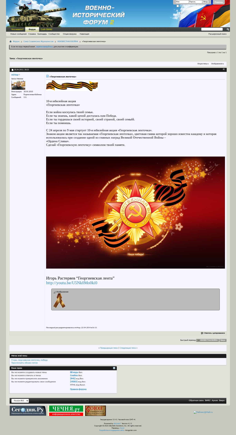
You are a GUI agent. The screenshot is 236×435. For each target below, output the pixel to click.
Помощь (219, 2)
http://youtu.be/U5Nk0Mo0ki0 (71, 283)
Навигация (84, 34)
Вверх (222, 340)
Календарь (42, 34)
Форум (32, 29)
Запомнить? (184, 6)
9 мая (14, 360)
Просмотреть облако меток (24, 363)
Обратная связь (196, 400)
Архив (215, 400)
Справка (32, 34)
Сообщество (54, 34)
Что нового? (17, 29)
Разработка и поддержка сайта (111, 430)
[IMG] (72, 379)
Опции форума (69, 34)
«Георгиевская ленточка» (29, 58)
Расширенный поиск (217, 34)
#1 (224, 69)
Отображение (216, 64)
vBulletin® (117, 424)
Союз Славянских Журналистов (38, 41)
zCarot (121, 428)
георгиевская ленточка (29, 360)
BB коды (74, 372)
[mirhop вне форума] (18, 85)
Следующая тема (128, 348)
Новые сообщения (18, 34)
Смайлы (74, 375)
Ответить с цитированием (214, 333)
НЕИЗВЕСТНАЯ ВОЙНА (67, 41)
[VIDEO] (73, 382)
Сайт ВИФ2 (46, 29)
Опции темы (202, 64)
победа (44, 360)
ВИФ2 (207, 400)
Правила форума (78, 389)
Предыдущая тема (109, 348)
